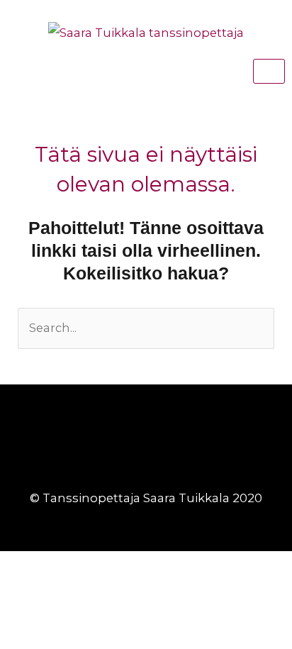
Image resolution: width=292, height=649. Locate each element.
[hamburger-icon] (269, 71)
